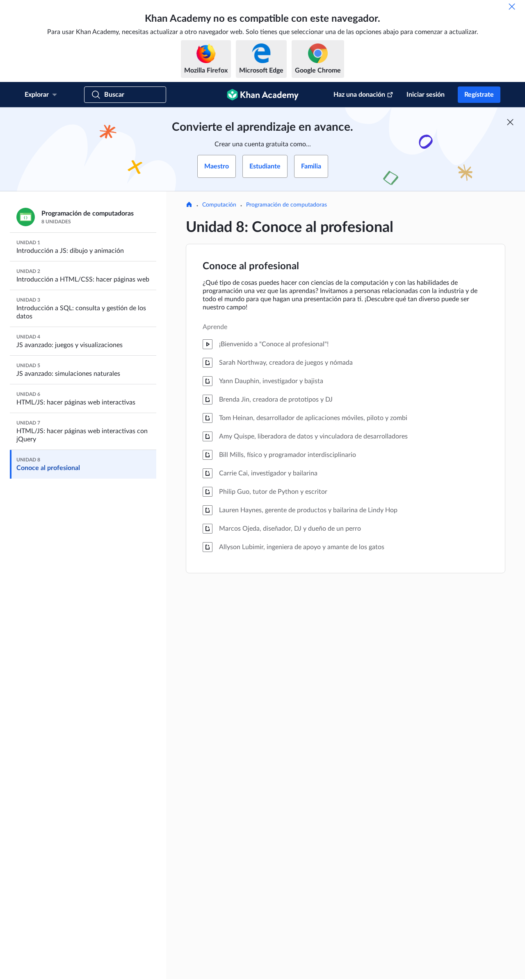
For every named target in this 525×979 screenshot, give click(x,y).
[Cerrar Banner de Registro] (510, 122)
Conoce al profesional (251, 266)
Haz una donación (359, 94)
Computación (219, 205)
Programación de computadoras (286, 205)
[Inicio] (189, 205)
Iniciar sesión (425, 94)
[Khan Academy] (263, 94)
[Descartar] (511, 6)
